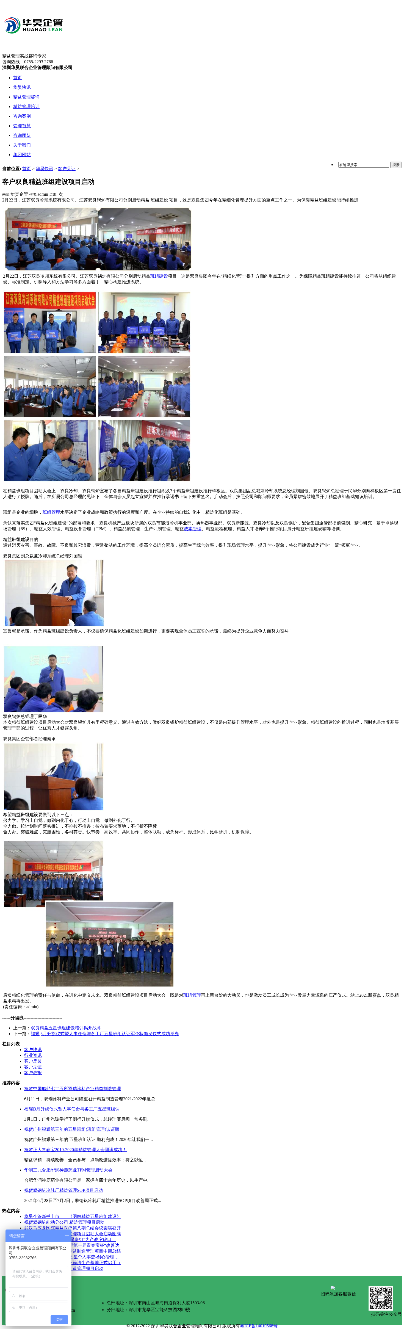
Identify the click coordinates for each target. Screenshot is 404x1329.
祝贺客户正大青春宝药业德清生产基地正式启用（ (72, 1262)
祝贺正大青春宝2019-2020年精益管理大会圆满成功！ (75, 1149)
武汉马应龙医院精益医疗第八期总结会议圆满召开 (72, 1228)
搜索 (396, 165)
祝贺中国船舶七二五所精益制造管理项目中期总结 (72, 1251)
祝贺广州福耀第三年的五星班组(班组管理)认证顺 (71, 1129)
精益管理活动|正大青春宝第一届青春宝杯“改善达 (71, 1245)
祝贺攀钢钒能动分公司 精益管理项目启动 (64, 1222)
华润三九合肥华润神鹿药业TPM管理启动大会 (68, 1170)
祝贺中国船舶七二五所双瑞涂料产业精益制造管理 (72, 1088)
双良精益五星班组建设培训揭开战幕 (66, 1028)
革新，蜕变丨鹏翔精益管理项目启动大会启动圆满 (72, 1233)
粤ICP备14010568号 (259, 1326)
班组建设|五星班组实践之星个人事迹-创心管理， (71, 1257)
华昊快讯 (44, 168)
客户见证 (67, 168)
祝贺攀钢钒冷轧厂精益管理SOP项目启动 (63, 1190)
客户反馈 (33, 1061)
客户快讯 (33, 1049)
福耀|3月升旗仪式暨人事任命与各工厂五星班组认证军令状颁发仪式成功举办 (105, 1033)
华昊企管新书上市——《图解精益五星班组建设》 (72, 1216)
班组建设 (159, 276)
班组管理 (51, 512)
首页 (26, 168)
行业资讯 (33, 1055)
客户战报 (33, 1072)
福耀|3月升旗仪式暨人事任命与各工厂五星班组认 (72, 1109)
